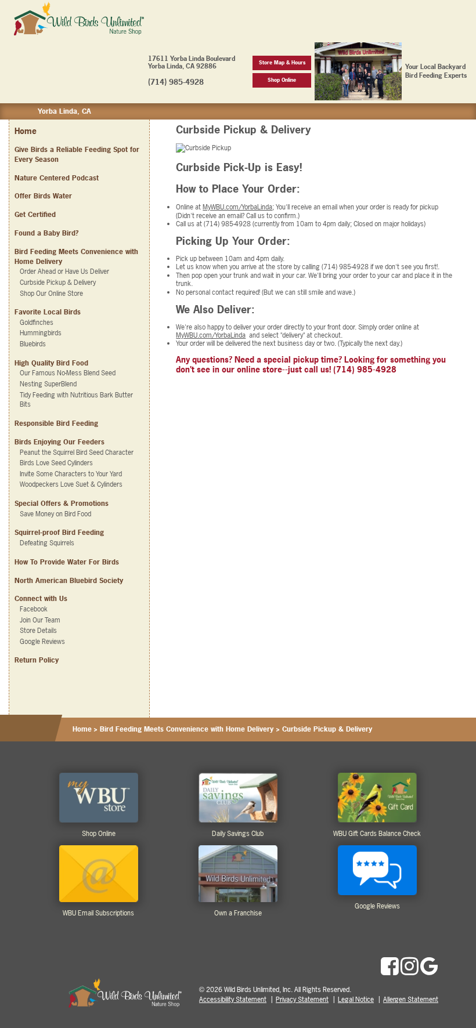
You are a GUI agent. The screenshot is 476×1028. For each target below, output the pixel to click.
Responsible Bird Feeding (56, 423)
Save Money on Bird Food (55, 514)
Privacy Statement (302, 999)
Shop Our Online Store (51, 293)
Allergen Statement (410, 999)
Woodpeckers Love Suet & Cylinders (71, 484)
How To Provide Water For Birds (67, 562)
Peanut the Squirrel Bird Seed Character (77, 452)
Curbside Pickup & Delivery (58, 282)
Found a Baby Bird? (46, 233)
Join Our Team (40, 620)
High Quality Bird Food (51, 363)
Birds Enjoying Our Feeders (59, 442)
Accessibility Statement (232, 999)
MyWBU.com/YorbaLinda (237, 207)
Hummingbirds (41, 333)
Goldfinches (36, 322)
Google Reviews (42, 641)
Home (26, 130)
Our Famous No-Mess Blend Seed (68, 373)
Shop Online (282, 80)
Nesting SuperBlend (48, 384)
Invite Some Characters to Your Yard (71, 474)
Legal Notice (356, 999)
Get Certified (35, 214)
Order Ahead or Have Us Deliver (64, 271)
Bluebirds (33, 344)
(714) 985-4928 (176, 82)
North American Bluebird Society (69, 580)
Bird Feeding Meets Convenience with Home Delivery (186, 729)
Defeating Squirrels (47, 543)
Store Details (38, 630)
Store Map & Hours (282, 62)
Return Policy (37, 660)
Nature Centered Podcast (57, 178)
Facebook (34, 609)
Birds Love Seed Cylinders (56, 463)
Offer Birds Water (43, 196)
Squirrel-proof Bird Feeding (59, 532)
